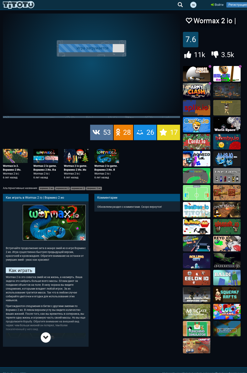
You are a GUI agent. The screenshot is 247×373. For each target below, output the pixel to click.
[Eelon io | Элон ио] (196, 277)
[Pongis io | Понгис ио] (196, 192)
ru (193, 4)
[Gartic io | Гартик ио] (196, 124)
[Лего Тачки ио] (196, 243)
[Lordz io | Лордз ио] (196, 141)
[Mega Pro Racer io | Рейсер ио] (196, 175)
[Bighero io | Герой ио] (196, 226)
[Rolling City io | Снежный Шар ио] (196, 260)
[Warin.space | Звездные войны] (227, 124)
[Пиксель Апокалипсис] (196, 294)
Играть (94, 48)
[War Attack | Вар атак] (227, 107)
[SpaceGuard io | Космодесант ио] (227, 260)
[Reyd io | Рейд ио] (227, 243)
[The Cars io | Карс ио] (227, 175)
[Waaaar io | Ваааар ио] (227, 226)
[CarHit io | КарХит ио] (196, 345)
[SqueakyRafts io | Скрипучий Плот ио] (227, 294)
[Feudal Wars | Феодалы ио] (227, 192)
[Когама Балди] (227, 277)
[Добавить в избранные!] (189, 22)
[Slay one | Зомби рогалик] (227, 90)
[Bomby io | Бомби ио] (227, 141)
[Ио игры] (18, 5)
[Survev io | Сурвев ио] (227, 328)
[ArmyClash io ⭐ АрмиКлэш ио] (196, 90)
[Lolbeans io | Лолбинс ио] (227, 311)
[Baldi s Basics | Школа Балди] (227, 73)
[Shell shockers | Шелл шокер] (196, 73)
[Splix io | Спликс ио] (196, 107)
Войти (218, 5)
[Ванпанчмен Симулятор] (196, 328)
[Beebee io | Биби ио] (196, 209)
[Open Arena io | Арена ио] (227, 209)
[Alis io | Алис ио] (227, 158)
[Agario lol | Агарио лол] (196, 158)
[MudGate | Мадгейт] (196, 311)
